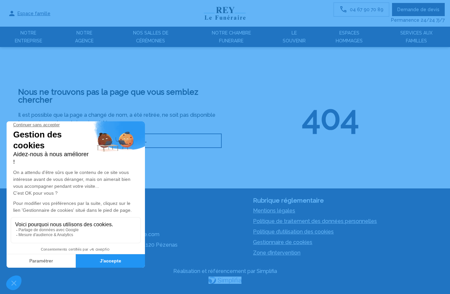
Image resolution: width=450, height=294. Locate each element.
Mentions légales (274, 211)
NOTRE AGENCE (84, 37)
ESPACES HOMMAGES (349, 37)
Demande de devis (418, 9)
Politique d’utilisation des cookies (293, 232)
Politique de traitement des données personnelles (315, 221)
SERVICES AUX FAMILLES (416, 37)
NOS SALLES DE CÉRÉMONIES (150, 37)
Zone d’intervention (276, 253)
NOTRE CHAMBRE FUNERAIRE (231, 37)
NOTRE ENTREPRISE (28, 37)
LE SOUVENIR (294, 37)
